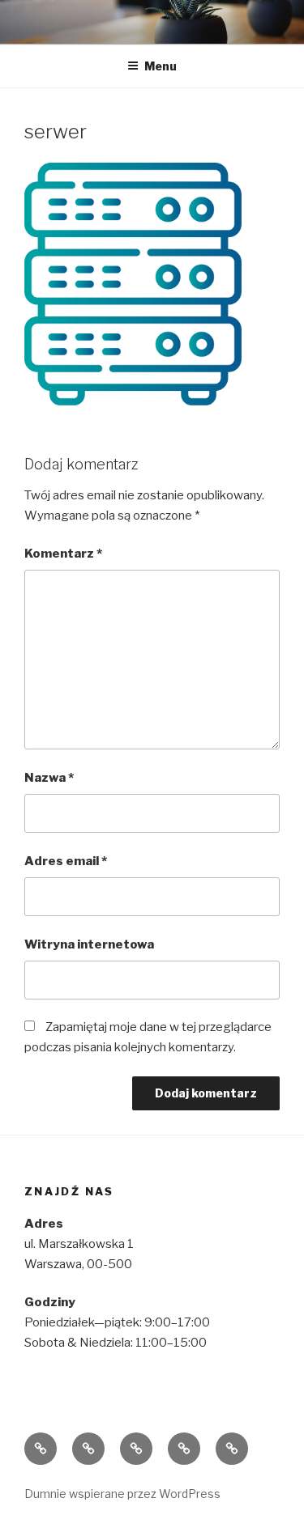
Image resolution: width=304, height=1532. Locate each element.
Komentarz (63, 553)
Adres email (65, 861)
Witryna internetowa (89, 944)
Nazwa (49, 777)
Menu (160, 66)
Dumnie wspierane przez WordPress (122, 1493)
